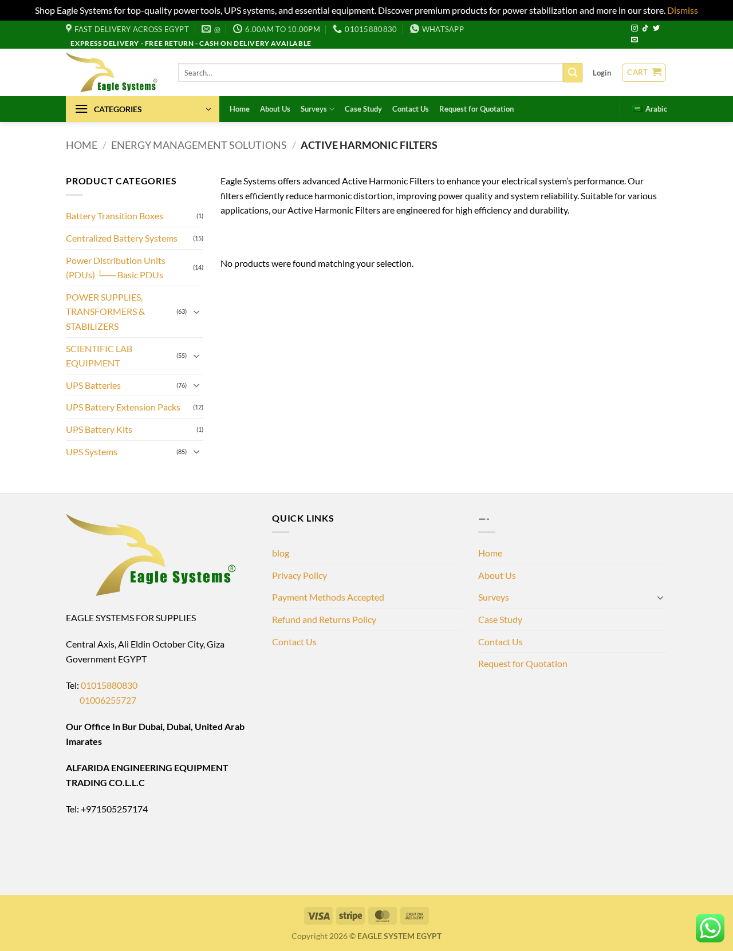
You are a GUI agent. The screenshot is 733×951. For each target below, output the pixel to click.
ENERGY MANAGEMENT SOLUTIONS (199, 145)
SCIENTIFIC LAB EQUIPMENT (99, 356)
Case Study (363, 108)
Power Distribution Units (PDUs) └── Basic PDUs (115, 268)
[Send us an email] (634, 40)
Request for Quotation (476, 108)
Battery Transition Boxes (114, 215)
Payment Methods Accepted (328, 596)
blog (280, 552)
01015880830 (109, 685)
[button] (602, 72)
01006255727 (101, 699)
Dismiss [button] (682, 10)
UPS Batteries (93, 385)
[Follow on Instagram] (634, 29)
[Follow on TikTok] (645, 29)
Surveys (314, 108)
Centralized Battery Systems (122, 237)
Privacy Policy (299, 575)
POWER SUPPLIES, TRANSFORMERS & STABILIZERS (105, 311)
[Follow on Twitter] (656, 29)
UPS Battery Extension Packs (123, 406)
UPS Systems (91, 451)
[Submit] (572, 72)
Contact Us (410, 108)
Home (240, 108)
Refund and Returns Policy (324, 619)
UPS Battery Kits (99, 429)
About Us (275, 108)
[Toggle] (196, 311)
